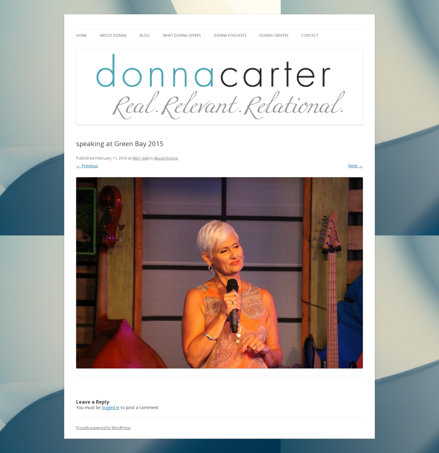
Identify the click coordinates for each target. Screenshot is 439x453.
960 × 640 (140, 158)
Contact (309, 35)
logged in (110, 407)
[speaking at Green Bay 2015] (219, 272)
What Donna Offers (182, 35)
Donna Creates (274, 35)
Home (81, 35)
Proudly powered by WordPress (103, 427)
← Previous (87, 166)
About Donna (113, 35)
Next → (355, 166)
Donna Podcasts (230, 35)
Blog (145, 35)
